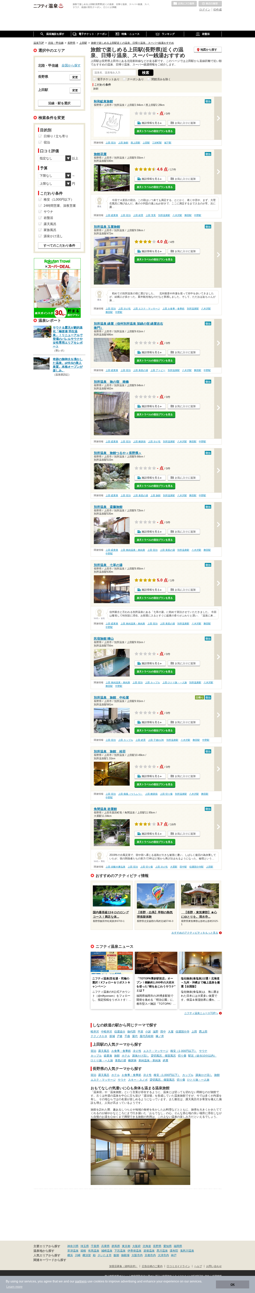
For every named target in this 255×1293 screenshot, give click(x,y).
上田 (194, 1031)
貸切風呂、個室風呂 (163, 1055)
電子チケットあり (108, 79)
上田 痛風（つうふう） (130, 794)
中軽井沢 (106, 1031)
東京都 (126, 1246)
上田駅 (146, 142)
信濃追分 (119, 1031)
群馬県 (116, 1246)
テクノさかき (99, 1036)
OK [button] (232, 1284)
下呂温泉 (120, 1250)
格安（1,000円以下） (183, 1050)
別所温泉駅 (164, 215)
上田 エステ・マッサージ (146, 308)
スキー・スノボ (138, 1079)
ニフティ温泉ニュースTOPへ (201, 1013)
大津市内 (163, 1255)
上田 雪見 (151, 215)
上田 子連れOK (156, 740)
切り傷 (182, 1055)
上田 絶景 (138, 215)
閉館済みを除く (161, 79)
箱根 (83, 1250)
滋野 (155, 1031)
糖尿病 (132, 1060)
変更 (75, 77)
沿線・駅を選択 (59, 103)
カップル (96, 1055)
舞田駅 (188, 215)
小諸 (148, 1031)
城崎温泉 (106, 1250)
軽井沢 (95, 1031)
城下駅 (167, 142)
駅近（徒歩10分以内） (202, 1055)
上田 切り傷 (166, 794)
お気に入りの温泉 (184, 4)
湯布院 (174, 1250)
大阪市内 (137, 1255)
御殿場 (125, 1255)
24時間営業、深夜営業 (60, 205)
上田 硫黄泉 (112, 215)
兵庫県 (105, 1246)
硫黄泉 (108, 1055)
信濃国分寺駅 (196, 866)
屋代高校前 (147, 1036)
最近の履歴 (210, 4)
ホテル (126, 1055)
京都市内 (150, 1255)
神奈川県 (72, 1246)
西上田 (203, 1031)
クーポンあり (135, 79)
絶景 (165, 1060)
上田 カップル (152, 682)
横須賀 (86, 1255)
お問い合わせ (214, 1266)
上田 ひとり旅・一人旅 (174, 682)
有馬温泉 (93, 1250)
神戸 (174, 1255)
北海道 (147, 1246)
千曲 (127, 1036)
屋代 (135, 1036)
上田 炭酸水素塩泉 (115, 866)
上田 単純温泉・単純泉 (133, 550)
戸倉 (120, 1036)
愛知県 (167, 1246)
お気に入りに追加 (185, 122)
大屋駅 (173, 866)
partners (81, 1281)
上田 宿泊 (111, 142)
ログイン (204, 9)
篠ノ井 (160, 1036)
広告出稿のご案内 (152, 1266)
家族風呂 (50, 230)
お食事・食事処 (121, 1050)
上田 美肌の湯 (140, 370)
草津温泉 (72, 1250)
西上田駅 (135, 142)
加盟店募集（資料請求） (123, 1266)
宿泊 (93, 1050)
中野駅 (197, 215)
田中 (163, 1031)
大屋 (171, 1031)
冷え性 (137, 1050)
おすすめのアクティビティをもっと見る (195, 932)
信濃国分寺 (182, 1031)
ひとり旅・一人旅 (102, 1060)
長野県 (157, 1246)
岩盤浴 (48, 217)
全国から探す (71, 65)
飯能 (116, 1255)
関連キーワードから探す (49, 1260)
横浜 (70, 1255)
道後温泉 (149, 1250)
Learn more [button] (14, 1286)
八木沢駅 (177, 215)
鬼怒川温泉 (187, 1250)
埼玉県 (84, 1246)
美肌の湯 (120, 1060)
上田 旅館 (123, 142)
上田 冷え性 (124, 308)
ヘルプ (198, 1266)
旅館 (117, 1055)
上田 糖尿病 (139, 441)
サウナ (203, 1050)
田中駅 (183, 866)
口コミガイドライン (178, 1266)
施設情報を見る (151, 122)
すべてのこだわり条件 (59, 245)
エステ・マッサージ (155, 1050)
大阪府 (136, 1246)
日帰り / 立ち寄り (56, 136)
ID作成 (217, 9)
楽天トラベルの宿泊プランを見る (155, 131)
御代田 (131, 1031)
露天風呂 (103, 1050)
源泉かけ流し (140, 1055)
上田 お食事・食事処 (173, 308)
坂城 (112, 1036)
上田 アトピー (157, 370)
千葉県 (95, 1246)
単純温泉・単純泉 (149, 1060)
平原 (140, 1031)
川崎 (77, 1255)
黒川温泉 (162, 1250)
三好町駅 (157, 142)
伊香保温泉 (134, 1250)
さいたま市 (105, 1255)
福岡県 (178, 1246)
